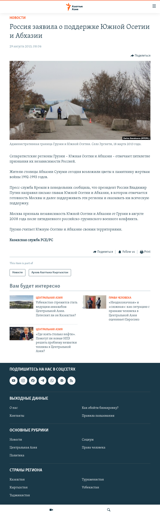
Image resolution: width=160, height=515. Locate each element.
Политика (17, 455)
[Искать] (108, 510)
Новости (18, 18)
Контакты (17, 416)
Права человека (120, 297)
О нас (14, 408)
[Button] (141, 55)
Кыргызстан (19, 487)
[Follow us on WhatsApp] (52, 381)
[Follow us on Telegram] (42, 381)
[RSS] (71, 381)
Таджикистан (20, 495)
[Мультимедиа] (51, 510)
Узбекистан (90, 487)
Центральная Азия (49, 297)
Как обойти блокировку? (100, 408)
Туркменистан (93, 479)
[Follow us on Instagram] (23, 381)
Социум (88, 440)
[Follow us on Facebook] (33, 381)
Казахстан (17, 479)
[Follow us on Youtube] (14, 381)
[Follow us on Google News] (62, 381)
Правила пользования (98, 416)
